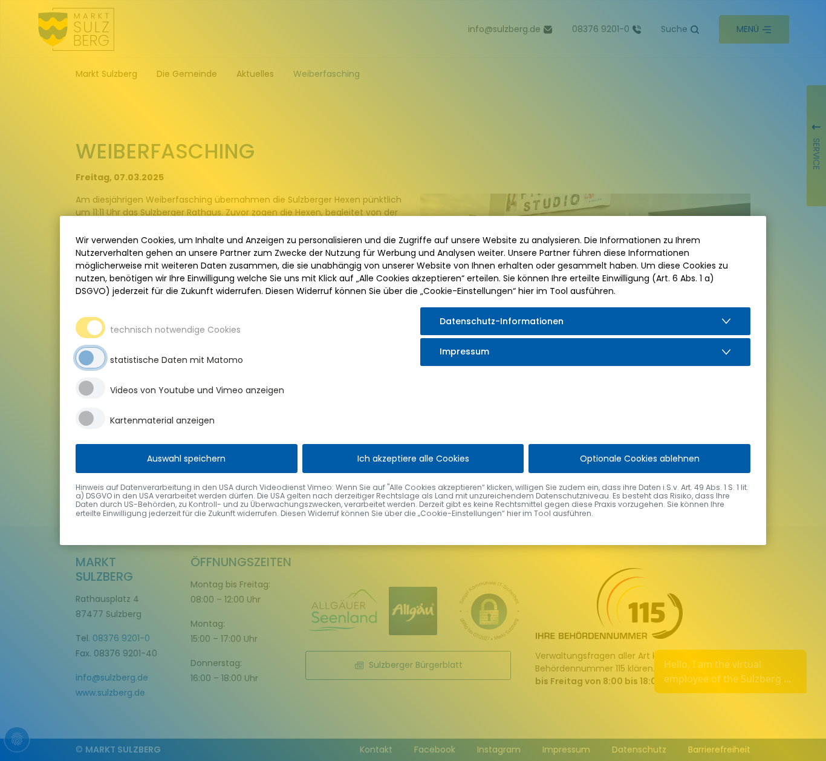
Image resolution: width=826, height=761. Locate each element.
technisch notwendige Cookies (175, 329)
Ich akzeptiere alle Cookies (413, 458)
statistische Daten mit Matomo (176, 360)
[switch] (90, 357)
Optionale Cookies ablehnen (640, 458)
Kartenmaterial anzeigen (162, 420)
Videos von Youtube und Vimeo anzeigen (197, 390)
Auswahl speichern (186, 458)
